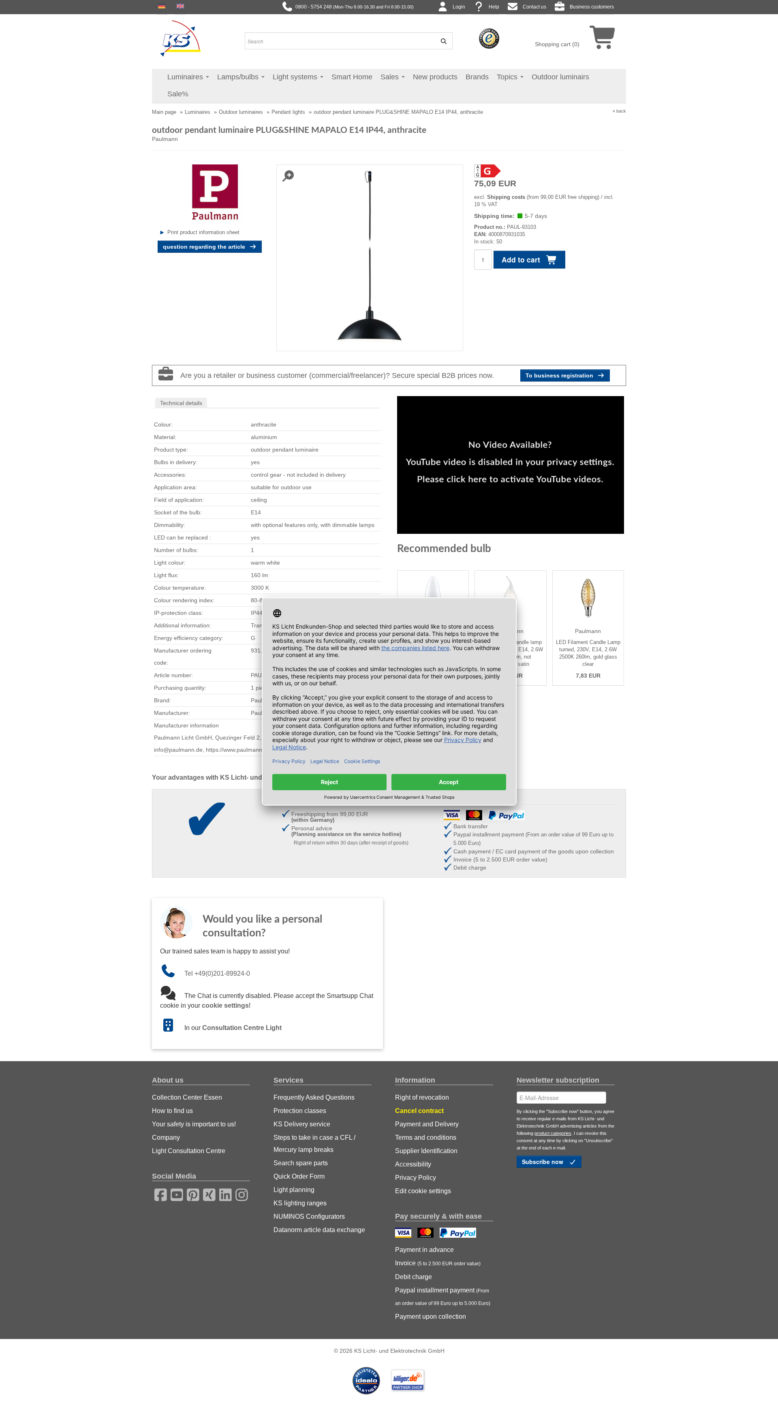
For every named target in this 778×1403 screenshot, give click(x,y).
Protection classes (300, 1110)
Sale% (177, 94)
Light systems (296, 77)
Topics (508, 77)
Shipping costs (506, 197)
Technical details (181, 403)
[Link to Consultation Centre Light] (172, 1027)
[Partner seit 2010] (367, 1380)
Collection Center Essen (187, 1097)
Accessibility (413, 1164)
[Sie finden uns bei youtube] (174, 1194)
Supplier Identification (426, 1150)
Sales (390, 77)
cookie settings (225, 1005)
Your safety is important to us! (194, 1124)
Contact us (534, 7)
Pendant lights (288, 112)
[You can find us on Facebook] (158, 1194)
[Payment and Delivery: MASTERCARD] (426, 1234)
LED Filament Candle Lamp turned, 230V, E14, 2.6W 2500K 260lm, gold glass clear (588, 653)
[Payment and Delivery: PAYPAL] (459, 1234)
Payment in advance (424, 1249)
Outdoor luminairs (560, 77)
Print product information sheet (203, 232)
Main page (164, 112)
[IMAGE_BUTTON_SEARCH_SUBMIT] (441, 41)
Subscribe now (543, 1162)
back (621, 111)
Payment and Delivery (427, 1124)
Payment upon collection (430, 1316)
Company (166, 1137)
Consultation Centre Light (242, 1027)
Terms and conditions (425, 1137)
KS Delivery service (302, 1124)
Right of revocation (422, 1097)
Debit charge (413, 1276)
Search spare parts (301, 1163)
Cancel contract (419, 1110)
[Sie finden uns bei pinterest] (190, 1194)
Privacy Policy (415, 1177)
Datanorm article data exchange (319, 1229)
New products (435, 77)
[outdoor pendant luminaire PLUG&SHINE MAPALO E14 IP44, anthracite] (369, 257)
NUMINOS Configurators (309, 1216)
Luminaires (186, 77)
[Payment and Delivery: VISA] (404, 1234)
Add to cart (522, 259)
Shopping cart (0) (557, 44)
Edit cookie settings (423, 1191)
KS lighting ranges (300, 1203)
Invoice (438, 1263)
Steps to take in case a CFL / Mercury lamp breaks (314, 1143)
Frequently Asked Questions (314, 1097)
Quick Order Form (299, 1176)
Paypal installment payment (442, 1296)
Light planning (294, 1189)
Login (459, 7)
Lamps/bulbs (239, 77)
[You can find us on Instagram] (239, 1194)
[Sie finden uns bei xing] (207, 1194)
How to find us (172, 1110)
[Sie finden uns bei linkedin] (223, 1194)
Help (494, 7)
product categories (552, 1133)
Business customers (592, 7)
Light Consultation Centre (188, 1150)
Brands (477, 77)
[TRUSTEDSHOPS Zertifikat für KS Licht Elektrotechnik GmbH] (489, 38)
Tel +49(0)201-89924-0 (217, 973)
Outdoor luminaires (241, 112)
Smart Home (351, 77)
